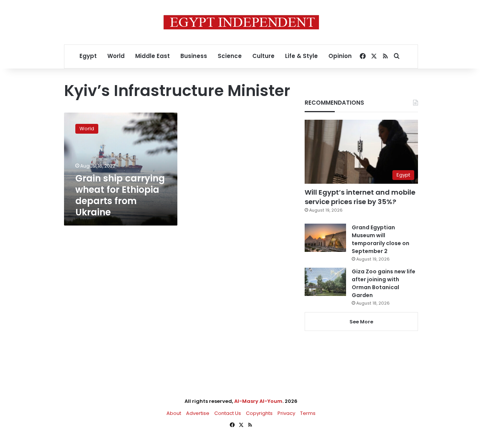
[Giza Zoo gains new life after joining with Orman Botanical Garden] (325, 282)
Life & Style (301, 56)
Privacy (286, 413)
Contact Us (227, 413)
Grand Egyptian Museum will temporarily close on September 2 (380, 239)
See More (361, 321)
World (116, 56)
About (173, 413)
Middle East (152, 56)
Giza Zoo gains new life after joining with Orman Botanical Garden (383, 283)
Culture (263, 56)
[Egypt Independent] (241, 22)
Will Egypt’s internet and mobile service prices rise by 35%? (360, 196)
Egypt (88, 56)
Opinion (340, 56)
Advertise (197, 413)
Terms (308, 413)
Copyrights (259, 413)
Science (230, 56)
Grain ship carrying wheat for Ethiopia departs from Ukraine (120, 195)
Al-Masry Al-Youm (258, 401)
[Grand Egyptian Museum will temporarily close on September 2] (325, 238)
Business (193, 56)
